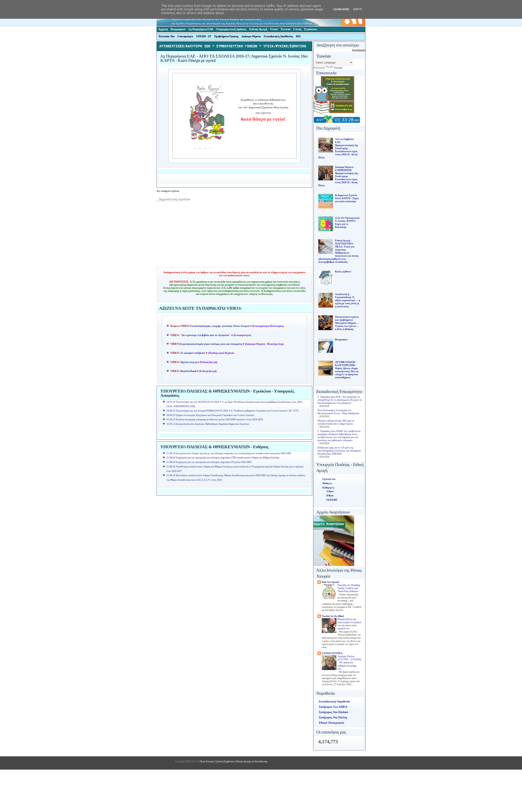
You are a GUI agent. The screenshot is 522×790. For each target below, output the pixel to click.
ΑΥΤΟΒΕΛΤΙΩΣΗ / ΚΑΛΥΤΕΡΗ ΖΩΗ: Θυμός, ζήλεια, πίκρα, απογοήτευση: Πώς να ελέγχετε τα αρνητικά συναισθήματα (346, 370)
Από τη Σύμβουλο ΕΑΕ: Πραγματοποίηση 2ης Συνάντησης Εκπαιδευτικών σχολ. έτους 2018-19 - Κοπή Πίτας (338, 148)
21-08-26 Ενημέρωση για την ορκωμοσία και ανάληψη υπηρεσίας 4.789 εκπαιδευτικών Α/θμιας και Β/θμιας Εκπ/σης (222, 457)
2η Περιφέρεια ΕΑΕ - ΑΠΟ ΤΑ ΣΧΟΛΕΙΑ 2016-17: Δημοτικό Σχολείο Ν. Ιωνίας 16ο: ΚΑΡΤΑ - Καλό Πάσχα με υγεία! (234, 58)
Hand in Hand (188, 371)
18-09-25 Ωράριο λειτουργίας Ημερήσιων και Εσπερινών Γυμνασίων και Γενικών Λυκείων (210, 415)
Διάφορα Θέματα (251, 36)
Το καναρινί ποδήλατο (192, 353)
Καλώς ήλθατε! (343, 271)
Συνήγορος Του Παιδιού (333, 712)
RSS (298, 36)
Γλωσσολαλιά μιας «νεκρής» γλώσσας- (220, 326)
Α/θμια (330, 491)
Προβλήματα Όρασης (226, 36)
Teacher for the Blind (333, 616)
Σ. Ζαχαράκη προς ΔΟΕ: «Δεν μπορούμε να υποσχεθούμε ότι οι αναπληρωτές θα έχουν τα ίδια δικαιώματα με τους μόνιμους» (339, 399)
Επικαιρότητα (185, 36)
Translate (338, 67)
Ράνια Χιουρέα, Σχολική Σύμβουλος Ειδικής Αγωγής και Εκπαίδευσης (233, 761)
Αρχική (163, 29)
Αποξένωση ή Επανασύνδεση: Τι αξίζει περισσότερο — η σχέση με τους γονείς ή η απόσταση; (347, 300)
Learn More (341, 9)
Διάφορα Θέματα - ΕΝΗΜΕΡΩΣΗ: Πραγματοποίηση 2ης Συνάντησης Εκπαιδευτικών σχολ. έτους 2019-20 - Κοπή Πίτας (338, 176)
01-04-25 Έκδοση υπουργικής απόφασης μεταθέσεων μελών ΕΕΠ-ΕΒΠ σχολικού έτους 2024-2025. (214, 419)
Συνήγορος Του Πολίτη (333, 717)
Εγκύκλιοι (310, 29)
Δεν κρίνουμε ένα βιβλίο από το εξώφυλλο (205, 335)
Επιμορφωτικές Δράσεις (231, 29)
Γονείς (297, 29)
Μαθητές (327, 483)
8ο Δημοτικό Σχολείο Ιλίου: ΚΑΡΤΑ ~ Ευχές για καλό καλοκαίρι (347, 198)
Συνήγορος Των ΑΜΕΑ (333, 706)
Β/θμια (330, 495)
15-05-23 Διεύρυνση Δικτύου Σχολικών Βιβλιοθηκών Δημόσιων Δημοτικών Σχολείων (207, 424)
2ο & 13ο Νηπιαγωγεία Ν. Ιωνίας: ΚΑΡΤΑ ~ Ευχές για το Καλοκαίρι (347, 222)
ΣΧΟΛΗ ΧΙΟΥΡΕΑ (332, 653)
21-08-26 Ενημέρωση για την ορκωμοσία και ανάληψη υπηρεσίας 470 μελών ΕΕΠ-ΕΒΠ (209, 462)
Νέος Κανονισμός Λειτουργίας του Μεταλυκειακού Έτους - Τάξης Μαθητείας (338, 412)
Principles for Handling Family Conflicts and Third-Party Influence (348, 588)
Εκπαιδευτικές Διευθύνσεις (278, 36)
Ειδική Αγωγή (258, 29)
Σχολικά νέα (328, 479)
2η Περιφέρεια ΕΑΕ (200, 29)
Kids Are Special (330, 582)
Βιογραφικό (177, 29)
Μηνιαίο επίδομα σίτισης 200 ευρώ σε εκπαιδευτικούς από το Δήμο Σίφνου (335, 422)
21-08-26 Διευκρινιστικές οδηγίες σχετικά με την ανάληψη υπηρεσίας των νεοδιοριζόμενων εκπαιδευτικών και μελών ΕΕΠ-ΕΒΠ (228, 453)
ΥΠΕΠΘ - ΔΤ (203, 36)
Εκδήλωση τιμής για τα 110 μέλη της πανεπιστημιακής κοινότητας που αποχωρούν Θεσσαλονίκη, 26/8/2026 (339, 450)
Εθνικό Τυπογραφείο (331, 722)
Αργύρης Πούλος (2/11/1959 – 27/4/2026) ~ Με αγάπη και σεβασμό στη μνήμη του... (349, 662)
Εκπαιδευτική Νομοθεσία (334, 701)
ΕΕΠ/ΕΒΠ (331, 499)
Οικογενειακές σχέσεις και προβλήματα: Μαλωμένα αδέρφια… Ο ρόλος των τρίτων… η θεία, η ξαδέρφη (347, 323)
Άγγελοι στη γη (189, 362)
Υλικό (274, 29)
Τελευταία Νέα (166, 36)
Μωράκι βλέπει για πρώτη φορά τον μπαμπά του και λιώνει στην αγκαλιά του (349, 624)
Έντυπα (285, 29)
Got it (357, 9)
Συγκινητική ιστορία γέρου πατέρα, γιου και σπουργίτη (211, 344)
